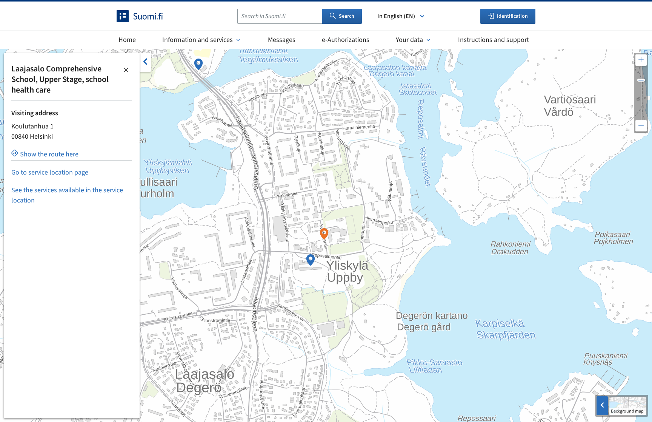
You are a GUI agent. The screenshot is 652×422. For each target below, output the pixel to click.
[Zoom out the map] (641, 125)
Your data (409, 40)
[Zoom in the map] (641, 60)
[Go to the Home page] (146, 16)
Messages (281, 40)
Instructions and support (493, 40)
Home (127, 40)
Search (346, 16)
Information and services (197, 40)
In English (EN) (396, 16)
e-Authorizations (345, 40)
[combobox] (279, 16)
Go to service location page (49, 172)
